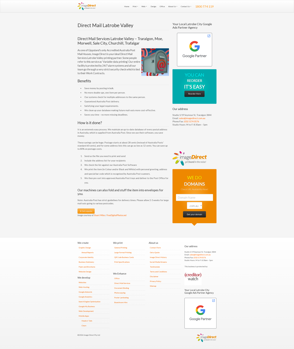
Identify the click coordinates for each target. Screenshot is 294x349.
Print (135, 6)
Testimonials (155, 267)
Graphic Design (85, 247)
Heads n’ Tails (87, 321)
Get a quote (86, 211)
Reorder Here (194, 94)
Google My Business (87, 306)
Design (153, 6)
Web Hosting (84, 287)
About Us (172, 6)
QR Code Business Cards (124, 257)
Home (126, 6)
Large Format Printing (122, 252)
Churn (84, 325)
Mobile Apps (84, 316)
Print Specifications (122, 262)
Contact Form (155, 247)
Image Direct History (158, 257)
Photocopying (119, 293)
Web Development (86, 311)
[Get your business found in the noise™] (87, 6)
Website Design (85, 271)
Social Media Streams (158, 262)
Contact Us (185, 6)
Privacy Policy (155, 281)
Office (162, 6)
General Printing (120, 247)
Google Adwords (85, 292)
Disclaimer (154, 276)
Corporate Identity (86, 257)
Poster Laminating (121, 297)
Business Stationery (86, 262)
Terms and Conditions (158, 271)
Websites (82, 282)
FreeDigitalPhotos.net (117, 215)
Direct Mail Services (122, 283)
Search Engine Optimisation (89, 301)
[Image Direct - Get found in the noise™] (194, 49)
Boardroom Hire (120, 302)
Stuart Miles (99, 215)
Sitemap (153, 286)
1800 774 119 (204, 6)
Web (143, 6)
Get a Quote (155, 252)
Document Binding (121, 288)
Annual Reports (88, 252)
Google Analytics (85, 297)
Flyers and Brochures (87, 267)
